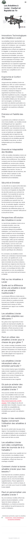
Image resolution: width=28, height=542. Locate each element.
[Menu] (24, 2)
